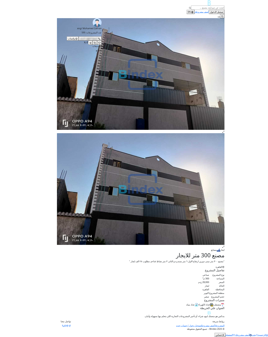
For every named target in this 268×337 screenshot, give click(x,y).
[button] (164, 75)
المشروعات (219, 325)
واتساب (71, 38)
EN (189, 11)
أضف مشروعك (202, 11)
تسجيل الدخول (216, 11)
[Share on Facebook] (87, 42)
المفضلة (229, 334)
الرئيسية (262, 334)
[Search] (222, 16)
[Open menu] (219, 16)
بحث (254, 334)
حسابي (219, 334)
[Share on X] (85, 42)
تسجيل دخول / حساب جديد (188, 325)
